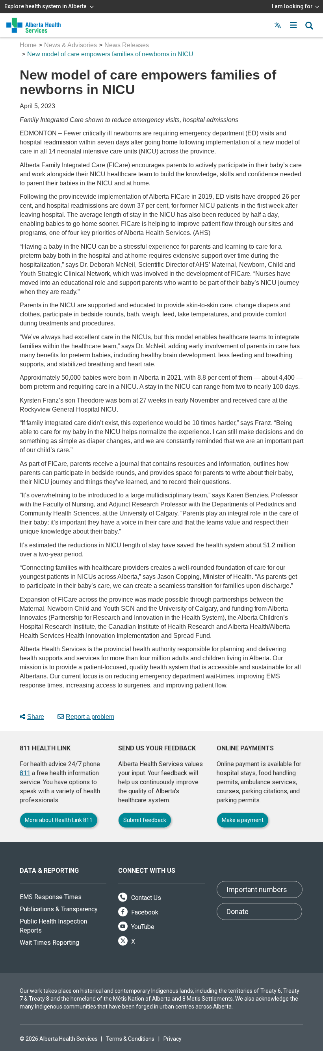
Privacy (172, 1039)
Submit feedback (144, 820)
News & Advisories (70, 45)
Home (28, 45)
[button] (293, 25)
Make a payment (243, 820)
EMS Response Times (51, 897)
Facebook (144, 912)
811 (25, 773)
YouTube (142, 927)
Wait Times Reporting (49, 942)
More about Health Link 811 (59, 820)
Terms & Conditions (130, 1039)
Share (35, 716)
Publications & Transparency (59, 909)
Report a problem (90, 716)
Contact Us (145, 897)
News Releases (126, 45)
